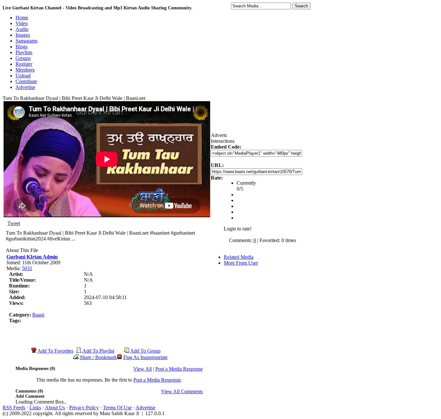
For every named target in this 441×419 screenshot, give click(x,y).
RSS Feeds (14, 407)
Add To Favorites (55, 351)
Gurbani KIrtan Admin (32, 256)
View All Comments (182, 391)
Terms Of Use (117, 407)
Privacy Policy (84, 407)
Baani (38, 314)
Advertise (145, 407)
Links (35, 407)
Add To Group (145, 351)
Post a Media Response (179, 369)
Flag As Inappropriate (145, 357)
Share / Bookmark (98, 357)
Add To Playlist (98, 351)
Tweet (13, 223)
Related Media (238, 257)
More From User (241, 263)
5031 (27, 268)
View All (142, 369)
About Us (55, 407)
